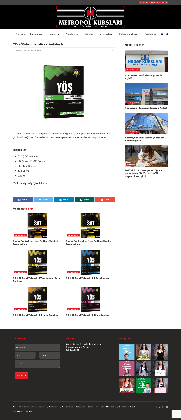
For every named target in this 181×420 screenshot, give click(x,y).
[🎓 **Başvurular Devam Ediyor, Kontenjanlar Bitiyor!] (143, 369)
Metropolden (106, 34)
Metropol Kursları (24, 411)
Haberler (89, 34)
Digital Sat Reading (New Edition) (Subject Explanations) (89, 243)
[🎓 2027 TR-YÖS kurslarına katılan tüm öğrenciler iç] (160, 369)
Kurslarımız (54, 34)
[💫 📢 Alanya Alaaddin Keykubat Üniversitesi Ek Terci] (126, 352)
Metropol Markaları (128, 34)
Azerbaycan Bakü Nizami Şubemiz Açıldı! (143, 77)
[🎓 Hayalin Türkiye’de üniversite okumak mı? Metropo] (160, 352)
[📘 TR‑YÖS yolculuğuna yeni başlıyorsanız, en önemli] (143, 352)
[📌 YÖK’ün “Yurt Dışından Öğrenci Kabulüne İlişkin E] (160, 385)
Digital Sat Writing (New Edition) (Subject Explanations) (35, 243)
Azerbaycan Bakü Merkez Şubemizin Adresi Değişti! (144, 139)
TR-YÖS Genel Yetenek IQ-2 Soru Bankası (88, 278)
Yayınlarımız (72, 34)
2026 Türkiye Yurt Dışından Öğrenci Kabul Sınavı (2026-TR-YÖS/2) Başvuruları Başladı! (144, 173)
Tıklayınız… (46, 183)
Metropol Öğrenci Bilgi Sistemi (153, 3)
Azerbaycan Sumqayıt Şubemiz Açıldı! (146, 108)
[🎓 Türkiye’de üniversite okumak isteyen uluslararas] (126, 385)
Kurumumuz (36, 34)
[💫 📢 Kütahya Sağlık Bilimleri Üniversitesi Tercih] (143, 385)
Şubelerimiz (150, 34)
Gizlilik (132, 407)
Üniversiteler (67, 407)
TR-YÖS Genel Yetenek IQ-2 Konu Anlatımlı (36, 315)
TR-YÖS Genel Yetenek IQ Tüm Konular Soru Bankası (36, 279)
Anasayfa (20, 34)
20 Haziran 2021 (19, 50)
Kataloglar (80, 407)
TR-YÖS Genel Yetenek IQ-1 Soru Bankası (88, 315)
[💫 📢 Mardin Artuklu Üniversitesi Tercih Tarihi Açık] (126, 369)
